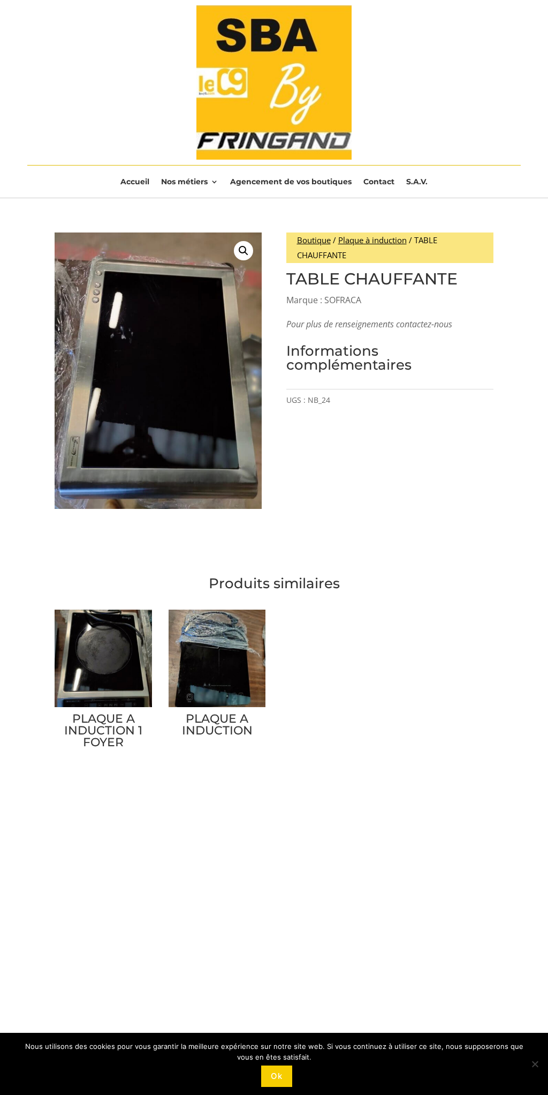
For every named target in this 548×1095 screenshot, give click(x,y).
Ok (277, 1076)
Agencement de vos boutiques (291, 182)
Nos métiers (184, 182)
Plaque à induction (372, 240)
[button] (243, 250)
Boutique (314, 240)
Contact (378, 182)
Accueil (134, 182)
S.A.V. (417, 182)
